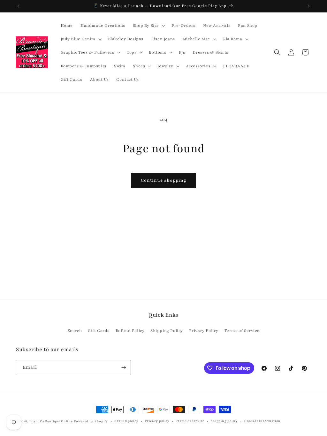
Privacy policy (157, 421)
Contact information (262, 421)
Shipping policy (224, 421)
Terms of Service (242, 330)
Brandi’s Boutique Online (51, 421)
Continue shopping (163, 180)
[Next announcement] (309, 6)
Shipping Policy (166, 330)
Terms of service (190, 421)
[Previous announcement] (18, 6)
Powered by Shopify (91, 421)
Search (75, 330)
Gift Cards (99, 330)
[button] (148, 25)
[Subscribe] (124, 367)
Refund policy (126, 421)
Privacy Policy (203, 330)
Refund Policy (130, 330)
